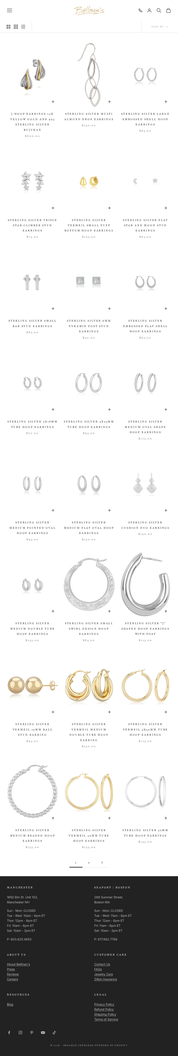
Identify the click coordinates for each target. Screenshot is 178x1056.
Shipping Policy (105, 1014)
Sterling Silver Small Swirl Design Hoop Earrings (89, 628)
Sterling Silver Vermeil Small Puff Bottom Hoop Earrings (89, 225)
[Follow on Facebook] (9, 1032)
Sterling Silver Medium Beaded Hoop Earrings (32, 835)
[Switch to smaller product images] (16, 27)
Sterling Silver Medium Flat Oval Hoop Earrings (89, 528)
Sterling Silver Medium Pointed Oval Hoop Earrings (32, 528)
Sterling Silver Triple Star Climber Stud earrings (32, 225)
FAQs (98, 969)
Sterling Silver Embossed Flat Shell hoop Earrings (145, 326)
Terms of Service (106, 1019)
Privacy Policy (104, 1004)
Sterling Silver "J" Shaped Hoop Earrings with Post (145, 628)
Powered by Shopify (111, 1045)
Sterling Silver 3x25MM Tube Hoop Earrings (89, 424)
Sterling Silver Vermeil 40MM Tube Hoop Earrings (89, 835)
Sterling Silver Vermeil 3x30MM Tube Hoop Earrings (145, 729)
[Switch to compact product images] (23, 27)
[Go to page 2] (102, 862)
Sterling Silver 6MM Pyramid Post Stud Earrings (89, 326)
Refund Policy (104, 1009)
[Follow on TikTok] (54, 1032)
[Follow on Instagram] (20, 1032)
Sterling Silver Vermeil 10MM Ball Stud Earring (33, 729)
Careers (12, 979)
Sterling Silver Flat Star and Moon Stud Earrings (145, 225)
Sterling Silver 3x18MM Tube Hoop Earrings (32, 424)
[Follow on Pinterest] (32, 1032)
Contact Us (102, 964)
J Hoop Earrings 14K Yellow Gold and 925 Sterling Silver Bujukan (32, 122)
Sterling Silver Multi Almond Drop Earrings (89, 116)
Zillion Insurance (105, 979)
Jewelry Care (103, 974)
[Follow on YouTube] (43, 1032)
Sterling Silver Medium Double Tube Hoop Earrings (32, 628)
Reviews (13, 974)
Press (11, 969)
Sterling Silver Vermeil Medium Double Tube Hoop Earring (89, 732)
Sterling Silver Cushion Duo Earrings (145, 525)
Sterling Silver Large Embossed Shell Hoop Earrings (145, 119)
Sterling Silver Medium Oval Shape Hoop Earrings (145, 427)
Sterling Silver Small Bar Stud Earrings (32, 323)
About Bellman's (18, 964)
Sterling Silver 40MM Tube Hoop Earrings (145, 832)
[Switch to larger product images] (8, 27)
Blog (10, 1004)
